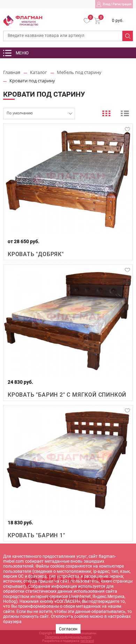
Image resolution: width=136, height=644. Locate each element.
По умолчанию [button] (20, 113)
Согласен (68, 629)
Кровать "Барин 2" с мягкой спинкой (67, 394)
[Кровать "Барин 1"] (68, 460)
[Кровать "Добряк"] (68, 179)
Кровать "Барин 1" (36, 535)
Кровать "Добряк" (36, 254)
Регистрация (122, 4)
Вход (106, 4)
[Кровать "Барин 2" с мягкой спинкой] (68, 320)
